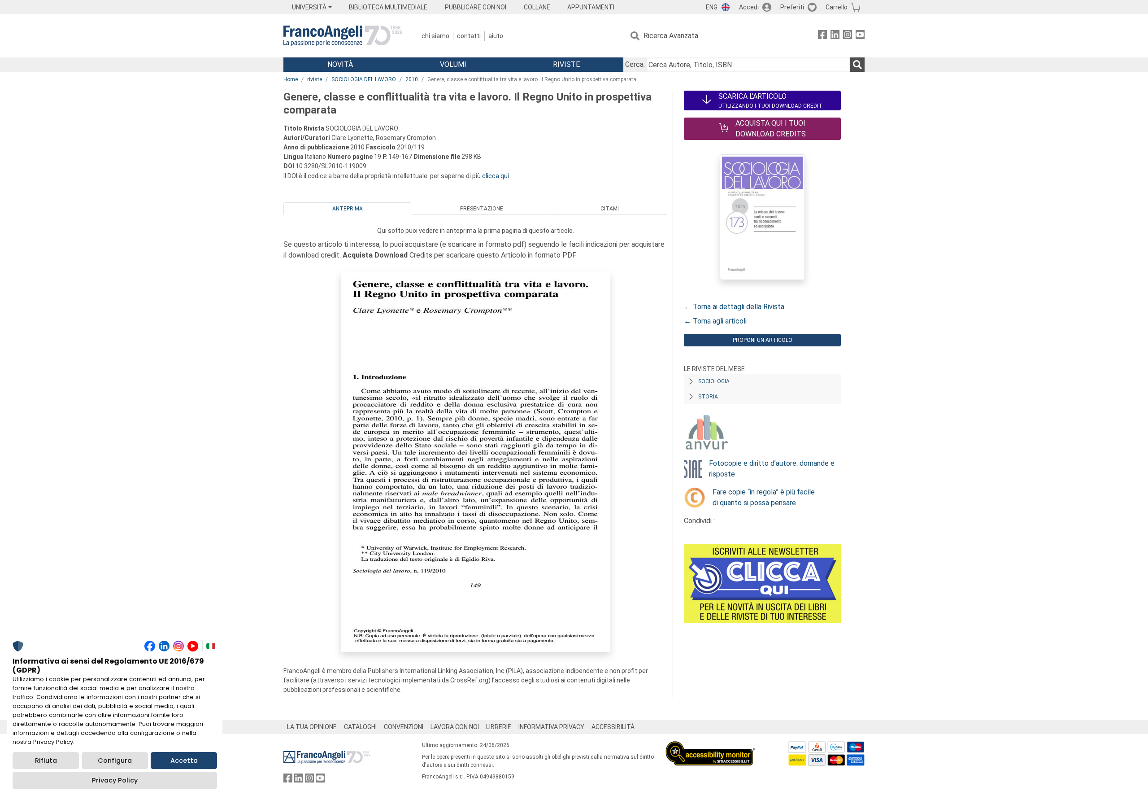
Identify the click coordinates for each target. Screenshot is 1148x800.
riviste (314, 79)
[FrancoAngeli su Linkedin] (835, 36)
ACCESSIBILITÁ (613, 726)
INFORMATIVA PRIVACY (551, 726)
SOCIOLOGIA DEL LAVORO (363, 79)
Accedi (749, 7)
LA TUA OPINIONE (312, 726)
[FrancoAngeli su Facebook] (822, 36)
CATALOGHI (360, 726)
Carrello (837, 7)
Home (290, 79)
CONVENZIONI (403, 726)
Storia (708, 396)
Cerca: (635, 64)
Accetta (184, 760)
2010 (411, 79)
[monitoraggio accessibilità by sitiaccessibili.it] (710, 746)
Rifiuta (46, 760)
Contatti (469, 35)
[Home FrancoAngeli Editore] (342, 35)
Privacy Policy (115, 780)
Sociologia (714, 381)
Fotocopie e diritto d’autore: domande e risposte (772, 468)
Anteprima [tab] (347, 208)
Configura (115, 760)
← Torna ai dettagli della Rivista (734, 306)
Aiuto (495, 35)
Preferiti (792, 7)
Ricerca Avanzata (671, 35)
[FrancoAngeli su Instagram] (847, 36)
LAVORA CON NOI (454, 726)
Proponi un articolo (762, 340)
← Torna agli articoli (715, 321)
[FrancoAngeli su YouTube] (860, 36)
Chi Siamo (435, 35)
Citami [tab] (609, 208)
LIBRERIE (498, 726)
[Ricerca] (857, 64)
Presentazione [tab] (481, 208)
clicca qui (495, 175)
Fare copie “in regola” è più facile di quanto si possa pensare (764, 497)
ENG (712, 7)
